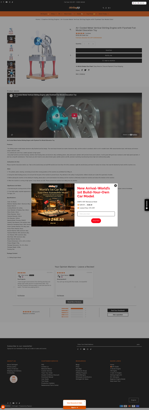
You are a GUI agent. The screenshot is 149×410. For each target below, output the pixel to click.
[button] (139, 3)
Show (3, 407)
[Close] (115, 185)
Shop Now (96, 221)
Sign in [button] (73, 407)
